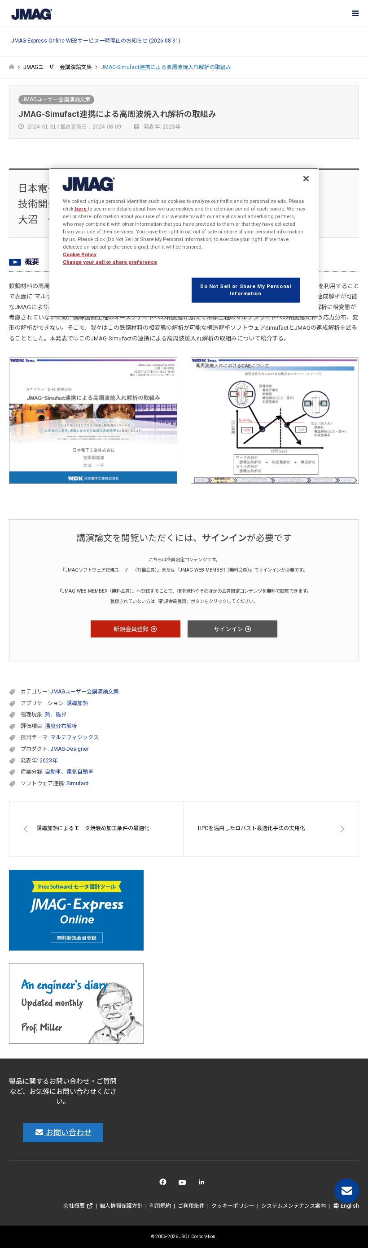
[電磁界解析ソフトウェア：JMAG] (31, 13)
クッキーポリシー (232, 1206)
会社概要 (74, 1206)
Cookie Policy (79, 254)
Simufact (77, 783)
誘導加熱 (77, 703)
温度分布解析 (61, 726)
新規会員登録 (132, 629)
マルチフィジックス (74, 737)
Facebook (164, 1184)
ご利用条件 (191, 1206)
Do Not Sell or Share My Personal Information (245, 290)
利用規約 (160, 1206)
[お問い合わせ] (346, 1191)
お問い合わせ (68, 1132)
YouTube (184, 1184)
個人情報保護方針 (121, 1206)
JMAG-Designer (69, 749)
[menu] (354, 13)
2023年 (48, 760)
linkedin (204, 1184)
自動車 (53, 772)
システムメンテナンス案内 (293, 1206)
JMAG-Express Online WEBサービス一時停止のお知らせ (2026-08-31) (95, 41)
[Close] (306, 179)
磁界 (61, 714)
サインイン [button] (229, 629)
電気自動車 (79, 772)
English (349, 1206)
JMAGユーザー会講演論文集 (56, 99)
